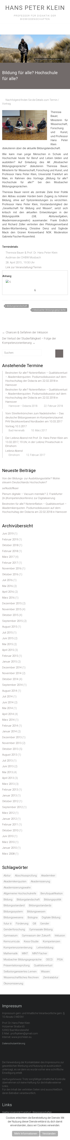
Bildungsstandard (14, 905)
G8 (34, 923)
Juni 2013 (7, 766)
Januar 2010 (9, 847)
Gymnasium (11, 935)
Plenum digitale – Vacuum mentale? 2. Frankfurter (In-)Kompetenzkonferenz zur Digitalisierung (32, 496)
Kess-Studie (31, 941)
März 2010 (8, 842)
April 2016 (8, 591)
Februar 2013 (10, 789)
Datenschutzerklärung (13, 1043)
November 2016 (11, 568)
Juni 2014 (7, 702)
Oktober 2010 (10, 830)
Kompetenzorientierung (18, 947)
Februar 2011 (10, 824)
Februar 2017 (10, 562)
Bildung (8, 899)
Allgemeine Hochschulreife (20, 893)
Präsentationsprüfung (17, 965)
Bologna (33, 917)
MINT (25, 953)
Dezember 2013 (12, 737)
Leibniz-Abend (14, 450)
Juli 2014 (7, 696)
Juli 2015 (7, 632)
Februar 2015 (10, 655)
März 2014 (8, 719)
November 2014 (11, 673)
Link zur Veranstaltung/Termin (23, 267)
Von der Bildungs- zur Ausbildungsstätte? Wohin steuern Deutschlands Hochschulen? (31, 480)
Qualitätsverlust (43, 965)
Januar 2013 (9, 795)
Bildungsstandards (40, 905)
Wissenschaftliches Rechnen (21, 977)
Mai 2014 (7, 708)
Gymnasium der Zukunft (36, 935)
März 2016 (8, 597)
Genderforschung (14, 929)
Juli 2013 (7, 760)
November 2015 (11, 609)
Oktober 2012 (10, 801)
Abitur (7, 875)
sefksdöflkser (10, 488)
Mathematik (11, 953)
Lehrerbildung (45, 947)
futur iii (7, 923)
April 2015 (8, 650)
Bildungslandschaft (17, 306)
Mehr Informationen (25, 1133)
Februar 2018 (10, 551)
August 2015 (9, 626)
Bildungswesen (36, 911)
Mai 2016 (7, 586)
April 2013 (8, 778)
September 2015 (12, 621)
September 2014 (12, 684)
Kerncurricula (12, 941)
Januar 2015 (9, 661)
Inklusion (60, 935)
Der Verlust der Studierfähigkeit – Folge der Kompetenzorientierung (29, 340)
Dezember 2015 (12, 603)
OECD (49, 959)
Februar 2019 (10, 539)
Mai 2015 (7, 644)
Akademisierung (40, 881)
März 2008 (8, 853)
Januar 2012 (9, 818)
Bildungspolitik (52, 899)
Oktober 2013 (10, 749)
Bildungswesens (13, 917)
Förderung (22, 923)
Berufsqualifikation (52, 893)
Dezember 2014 (12, 667)
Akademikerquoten (15, 881)
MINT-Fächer (39, 953)
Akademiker (48, 875)
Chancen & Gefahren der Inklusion (25, 332)
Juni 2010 (7, 836)
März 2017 (8, 556)
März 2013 (8, 783)
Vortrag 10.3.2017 (16, 426)
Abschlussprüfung (26, 875)
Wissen (45, 971)
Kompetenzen (51, 941)
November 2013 (11, 743)
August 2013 (9, 754)
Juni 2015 (7, 638)
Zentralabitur (50, 977)
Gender (44, 923)
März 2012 (8, 812)
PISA (60, 959)
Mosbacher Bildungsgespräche (49, 310)
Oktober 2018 (10, 545)
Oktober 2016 (10, 574)
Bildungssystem (13, 911)
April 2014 (8, 714)
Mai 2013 (7, 772)
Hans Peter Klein (35, 7)
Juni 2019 (7, 533)
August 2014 (9, 690)
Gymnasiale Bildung (41, 929)
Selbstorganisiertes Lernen (20, 971)
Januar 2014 (9, 731)
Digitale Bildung (51, 917)
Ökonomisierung (13, 983)
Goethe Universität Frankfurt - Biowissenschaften (27, 1112)
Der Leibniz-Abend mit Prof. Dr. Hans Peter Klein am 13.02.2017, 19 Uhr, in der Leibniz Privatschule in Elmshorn (36, 442)
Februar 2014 (10, 725)
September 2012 (12, 807)
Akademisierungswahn (17, 887)
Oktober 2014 (10, 679)
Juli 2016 (7, 580)
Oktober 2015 (10, 615)
